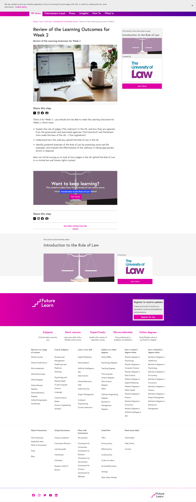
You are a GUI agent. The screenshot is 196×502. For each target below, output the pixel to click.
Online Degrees (37, 380)
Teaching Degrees (108, 368)
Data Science (83, 376)
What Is (109, 13)
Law (41, 21)
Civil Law (48, 21)
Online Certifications (39, 363)
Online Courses (37, 357)
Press (72, 13)
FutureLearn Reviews (62, 443)
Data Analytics (83, 363)
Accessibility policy (108, 466)
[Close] (192, 5)
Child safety (129, 438)
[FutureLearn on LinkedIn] (56, 495)
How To (96, 13)
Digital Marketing (84, 357)
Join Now (142, 86)
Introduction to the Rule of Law (66, 21)
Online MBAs (106, 357)
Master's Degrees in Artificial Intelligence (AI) (133, 412)
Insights (83, 13)
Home (35, 21)
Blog (33, 456)
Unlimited (58, 460)
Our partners (83, 438)
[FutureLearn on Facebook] (34, 495)
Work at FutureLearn (39, 445)
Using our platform (62, 438)
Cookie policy (106, 455)
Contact (128, 449)
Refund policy (106, 449)
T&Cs (103, 438)
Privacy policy (106, 443)
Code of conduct (107, 460)
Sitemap (104, 472)
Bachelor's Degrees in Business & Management (156, 405)
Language (58, 392)
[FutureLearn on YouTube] (50, 495)
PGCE (103, 389)
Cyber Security (83, 389)
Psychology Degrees (109, 363)
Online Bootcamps (38, 374)
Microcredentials (37, 368)
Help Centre (129, 443)
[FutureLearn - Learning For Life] (157, 494)
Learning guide (60, 449)
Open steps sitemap (109, 477)
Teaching (58, 372)
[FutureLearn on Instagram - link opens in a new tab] (39, 495)
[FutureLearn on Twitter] (45, 495)
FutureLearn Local (55, 13)
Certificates (59, 455)
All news (36, 13)
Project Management (86, 394)
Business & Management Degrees (106, 405)
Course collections (85, 407)
